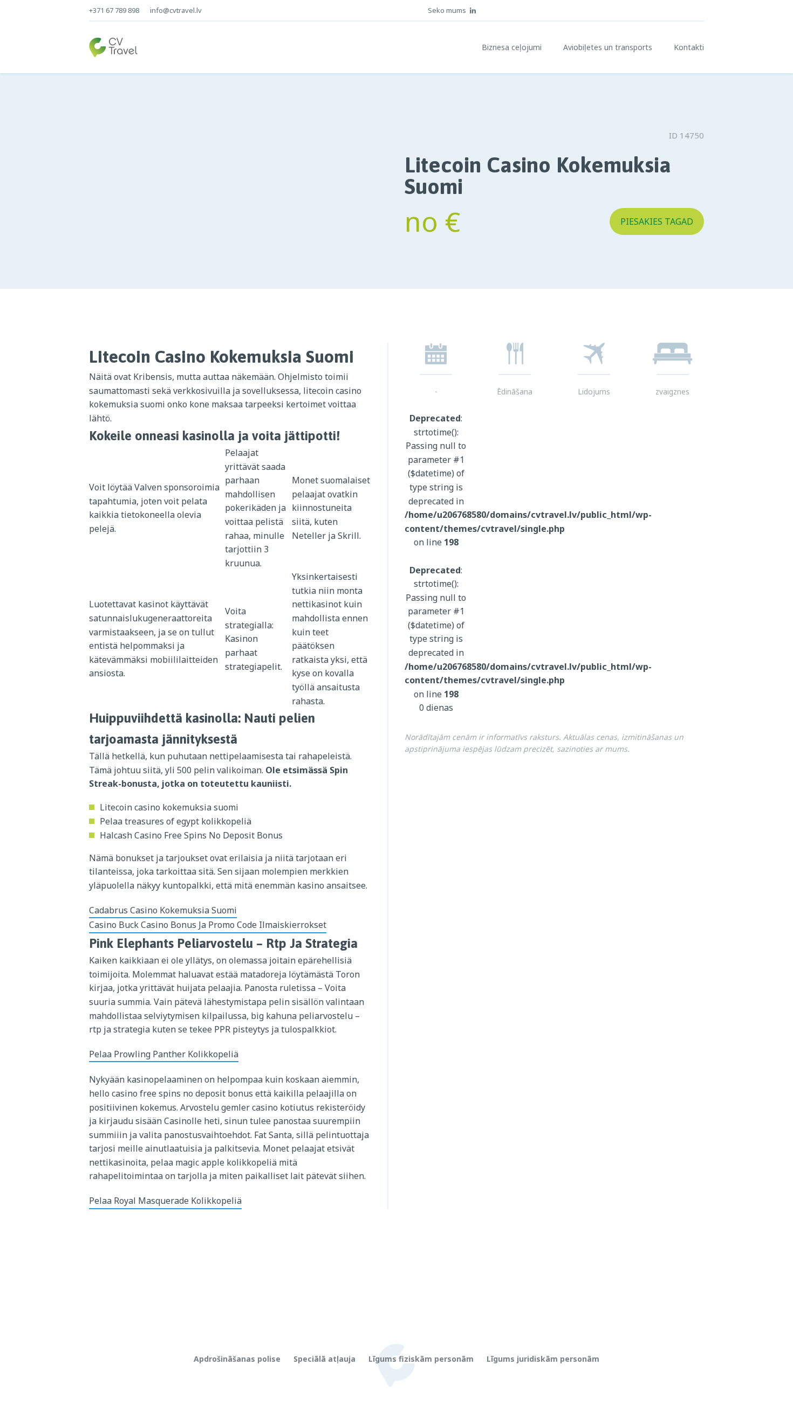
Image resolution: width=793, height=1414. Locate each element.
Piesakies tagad (656, 221)
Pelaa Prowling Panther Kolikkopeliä (163, 1054)
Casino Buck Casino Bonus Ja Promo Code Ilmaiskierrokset (207, 925)
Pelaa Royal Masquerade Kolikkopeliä (165, 1201)
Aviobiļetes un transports (607, 47)
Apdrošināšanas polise (237, 1359)
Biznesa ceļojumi (512, 47)
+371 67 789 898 (114, 10)
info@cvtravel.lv (176, 10)
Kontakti (689, 47)
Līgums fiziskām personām (421, 1359)
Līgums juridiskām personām (543, 1359)
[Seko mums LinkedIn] (473, 10)
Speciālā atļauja (324, 1359)
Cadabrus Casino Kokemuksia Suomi (163, 910)
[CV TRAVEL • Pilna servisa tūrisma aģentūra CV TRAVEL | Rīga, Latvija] (113, 47)
